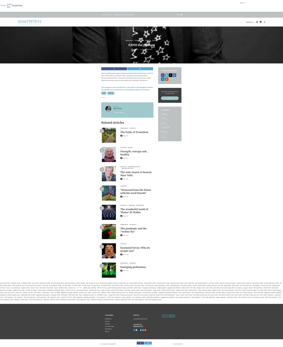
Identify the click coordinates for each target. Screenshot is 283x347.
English (243, 2)
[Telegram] (162, 79)
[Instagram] (170, 75)
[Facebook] (162, 75)
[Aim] (166, 79)
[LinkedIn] (174, 75)
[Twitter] (166, 75)
